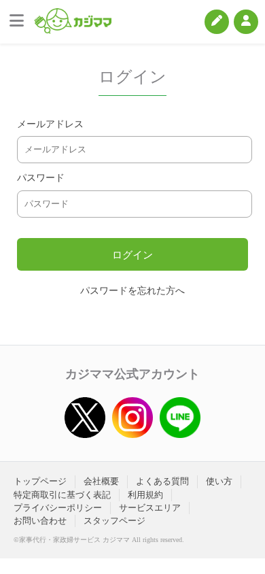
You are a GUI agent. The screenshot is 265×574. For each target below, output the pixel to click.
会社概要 (101, 481)
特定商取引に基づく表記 (62, 495)
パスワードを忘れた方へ (132, 291)
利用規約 (145, 495)
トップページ (40, 481)
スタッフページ (114, 521)
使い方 (219, 481)
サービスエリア (150, 508)
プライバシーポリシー (58, 508)
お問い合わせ (40, 521)
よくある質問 (162, 481)
